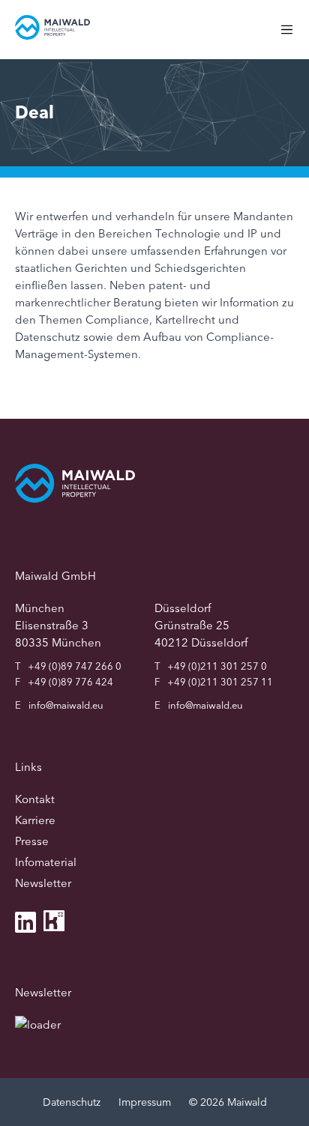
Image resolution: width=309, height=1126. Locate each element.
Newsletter (43, 883)
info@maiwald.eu (66, 705)
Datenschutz (71, 1102)
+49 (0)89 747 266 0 (75, 666)
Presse (32, 841)
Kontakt (35, 799)
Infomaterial (45, 862)
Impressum (144, 1102)
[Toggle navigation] (294, 37)
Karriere (35, 820)
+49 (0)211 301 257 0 (217, 666)
